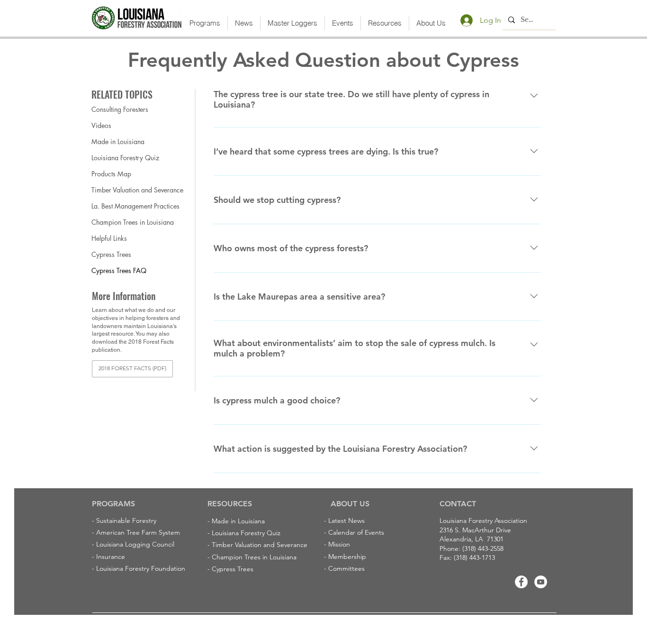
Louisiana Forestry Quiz (124, 157)
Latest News (346, 520)
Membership (347, 556)
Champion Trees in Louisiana (124, 222)
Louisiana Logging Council (135, 544)
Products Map (111, 173)
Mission (339, 544)
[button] (204, 23)
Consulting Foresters (119, 109)
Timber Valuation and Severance (124, 189)
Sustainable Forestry (126, 520)
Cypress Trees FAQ (118, 270)
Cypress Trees (111, 254)
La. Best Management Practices (124, 205)
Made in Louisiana (117, 141)
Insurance (110, 556)
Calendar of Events (356, 532)
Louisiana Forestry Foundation (140, 568)
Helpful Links (109, 238)
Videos (101, 125)
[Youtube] (540, 581)
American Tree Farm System (138, 532)
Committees (346, 568)
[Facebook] (521, 581)
